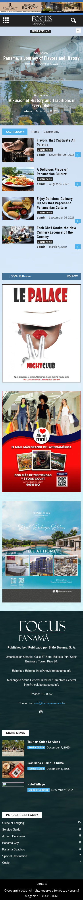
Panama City (10, 842)
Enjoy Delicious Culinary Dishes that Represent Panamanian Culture (55, 203)
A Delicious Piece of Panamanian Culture (52, 171)
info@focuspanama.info (49, 703)
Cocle (6, 862)
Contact (42, 884)
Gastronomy (41, 52)
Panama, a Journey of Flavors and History (41, 58)
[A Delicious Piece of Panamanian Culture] (18, 179)
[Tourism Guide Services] (13, 748)
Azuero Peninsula (13, 836)
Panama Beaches (13, 849)
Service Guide (36, 747)
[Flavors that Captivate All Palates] (18, 150)
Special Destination (14, 856)
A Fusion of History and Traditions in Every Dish (41, 103)
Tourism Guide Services (43, 742)
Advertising (40, 31)
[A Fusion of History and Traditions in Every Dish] (41, 113)
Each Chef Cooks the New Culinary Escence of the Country (56, 232)
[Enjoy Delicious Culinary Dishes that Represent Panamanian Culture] (18, 208)
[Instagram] (41, 712)
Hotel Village (36, 784)
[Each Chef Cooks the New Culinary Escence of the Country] (18, 234)
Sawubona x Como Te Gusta (45, 763)
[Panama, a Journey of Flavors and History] (41, 68)
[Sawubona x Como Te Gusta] (13, 769)
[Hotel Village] (13, 790)
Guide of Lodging (38, 789)
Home (35, 132)
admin (28, 63)
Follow (72, 276)
